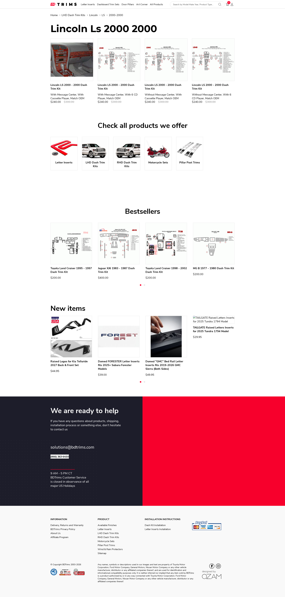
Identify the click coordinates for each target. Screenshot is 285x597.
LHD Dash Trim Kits (73, 15)
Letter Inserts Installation (158, 529)
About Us (55, 533)
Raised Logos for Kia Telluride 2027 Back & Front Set (69, 363)
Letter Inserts (88, 4)
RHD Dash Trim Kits (108, 537)
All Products (156, 4)
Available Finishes (107, 525)
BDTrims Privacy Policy (62, 529)
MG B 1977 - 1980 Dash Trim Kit (213, 268)
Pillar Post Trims (106, 545)
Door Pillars (128, 4)
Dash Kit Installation (155, 525)
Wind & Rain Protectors (110, 549)
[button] (140, 285)
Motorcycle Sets (106, 541)
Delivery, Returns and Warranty (66, 525)
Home (54, 15)
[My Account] (233, 4)
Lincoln (93, 15)
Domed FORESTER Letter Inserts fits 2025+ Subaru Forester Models (119, 365)
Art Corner (142, 4)
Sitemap (102, 553)
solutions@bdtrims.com (72, 447)
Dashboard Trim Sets (108, 4)
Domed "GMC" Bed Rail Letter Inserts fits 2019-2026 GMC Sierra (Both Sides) (164, 365)
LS (103, 15)
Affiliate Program (59, 537)
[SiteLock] (66, 572)
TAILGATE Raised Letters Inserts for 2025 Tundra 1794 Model (213, 329)
